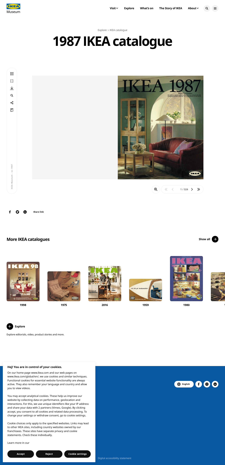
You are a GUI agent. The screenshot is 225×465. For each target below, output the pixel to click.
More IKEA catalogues (28, 239)
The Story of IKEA (170, 8)
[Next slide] (214, 278)
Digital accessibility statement (114, 458)
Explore (129, 8)
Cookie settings (77, 453)
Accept (21, 453)
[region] (49, 412)
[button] (207, 8)
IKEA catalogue (118, 30)
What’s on (146, 8)
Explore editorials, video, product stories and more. (35, 334)
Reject (49, 453)
